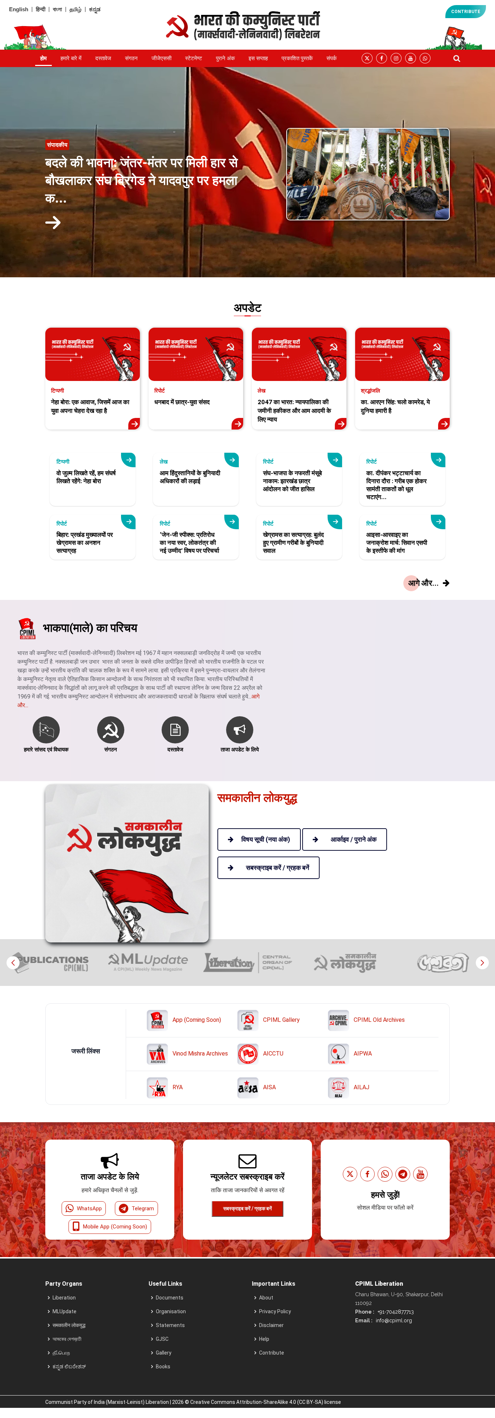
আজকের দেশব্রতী (67, 1339)
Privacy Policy (275, 1311)
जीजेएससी (161, 58)
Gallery (163, 1352)
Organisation (171, 1311)
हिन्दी (40, 9)
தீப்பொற (61, 1352)
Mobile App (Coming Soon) (115, 1226)
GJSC (162, 1339)
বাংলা (57, 9)
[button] (482, 963)
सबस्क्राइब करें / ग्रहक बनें (247, 1208)
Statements (170, 1325)
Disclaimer (271, 1325)
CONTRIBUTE (465, 11)
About (266, 1297)
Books (163, 1366)
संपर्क (331, 58)
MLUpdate (64, 1311)
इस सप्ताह (258, 58)
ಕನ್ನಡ (94, 9)
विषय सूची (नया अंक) (265, 839)
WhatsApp (89, 1208)
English (18, 9)
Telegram (143, 1208)
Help (264, 1339)
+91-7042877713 (395, 1312)
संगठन (131, 58)
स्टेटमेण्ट (193, 58)
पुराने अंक (225, 58)
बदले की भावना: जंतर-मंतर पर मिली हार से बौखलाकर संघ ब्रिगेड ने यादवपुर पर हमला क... (141, 180)
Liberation (64, 1297)
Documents (169, 1297)
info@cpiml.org (393, 1320)
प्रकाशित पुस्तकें (297, 58)
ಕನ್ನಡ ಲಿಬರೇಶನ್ (69, 1366)
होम (43, 58)
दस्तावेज (103, 58)
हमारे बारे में (71, 58)
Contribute (271, 1352)
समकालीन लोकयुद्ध (69, 1325)
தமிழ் (76, 9)
